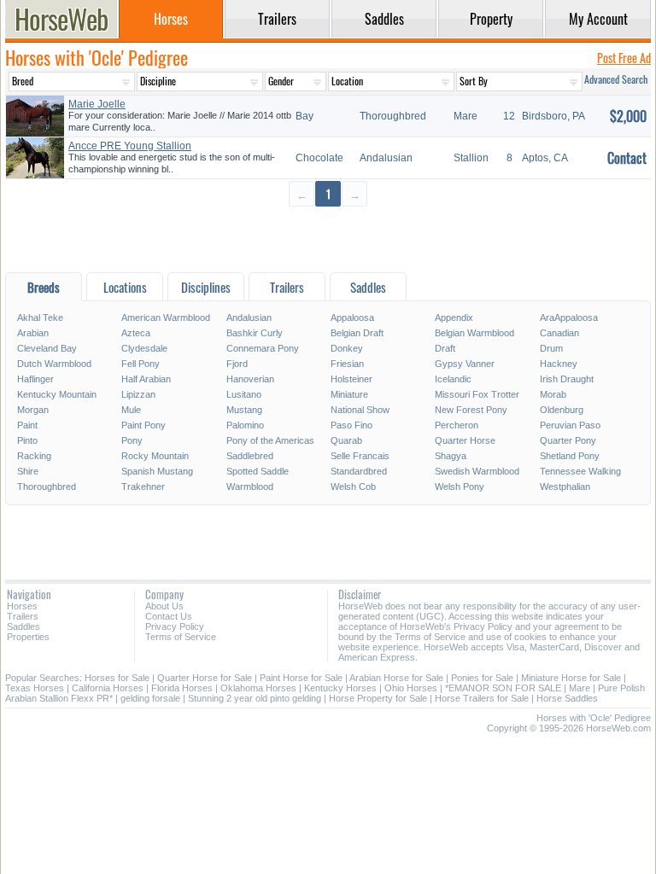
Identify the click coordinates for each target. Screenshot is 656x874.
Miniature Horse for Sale (571, 678)
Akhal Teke (40, 317)
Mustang (244, 410)
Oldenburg (561, 410)
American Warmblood (165, 317)
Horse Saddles (567, 698)
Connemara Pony (262, 348)
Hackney (558, 363)
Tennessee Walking (580, 471)
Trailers (22, 616)
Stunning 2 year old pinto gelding (254, 698)
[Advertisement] (328, 238)
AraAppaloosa (569, 317)
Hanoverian (250, 379)
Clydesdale (144, 348)
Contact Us (168, 616)
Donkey (347, 348)
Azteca (135, 333)
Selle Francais (360, 456)
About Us (164, 606)
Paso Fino (351, 425)
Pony (132, 440)
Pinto (27, 440)
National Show (360, 410)
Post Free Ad (624, 58)
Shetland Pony (570, 456)
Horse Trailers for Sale (482, 698)
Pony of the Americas (270, 440)
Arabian (33, 333)
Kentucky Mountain (57, 394)
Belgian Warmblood (474, 333)
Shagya (450, 456)
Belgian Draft (357, 333)
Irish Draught (567, 379)
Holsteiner (351, 379)
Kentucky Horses (340, 688)
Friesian (347, 363)
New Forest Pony (471, 410)
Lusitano (243, 394)
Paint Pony (143, 425)
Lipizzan (138, 394)
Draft (445, 348)
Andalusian (249, 317)
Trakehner (143, 486)
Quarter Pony (568, 440)
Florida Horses (182, 688)
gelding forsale (150, 698)
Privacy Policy (174, 626)
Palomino (245, 425)
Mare (579, 688)
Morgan (33, 410)
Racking (34, 456)
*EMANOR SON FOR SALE (503, 688)
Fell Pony (140, 363)
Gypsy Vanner (465, 363)
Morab (553, 394)
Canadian (559, 333)
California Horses (108, 688)
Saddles (23, 626)
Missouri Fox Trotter (477, 394)
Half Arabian (146, 379)
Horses (22, 606)
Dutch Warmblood (54, 363)
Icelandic (453, 379)
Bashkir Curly (254, 333)
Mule (131, 410)
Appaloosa (352, 317)
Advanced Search (615, 79)
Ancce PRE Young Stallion (129, 146)
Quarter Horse (465, 440)
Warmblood (249, 486)
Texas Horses (34, 688)
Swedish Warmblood (477, 471)
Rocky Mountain (155, 456)
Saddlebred (249, 456)
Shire (27, 471)
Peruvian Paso (570, 425)
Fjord (237, 363)
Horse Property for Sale (378, 698)
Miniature (349, 394)
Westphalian (565, 486)
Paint (27, 425)
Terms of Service (180, 637)
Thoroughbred (46, 486)
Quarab (346, 440)
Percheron (456, 425)
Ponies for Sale (482, 678)
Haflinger (35, 379)
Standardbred (359, 471)
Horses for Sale (117, 678)
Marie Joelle (97, 104)
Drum (551, 348)
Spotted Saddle (257, 471)
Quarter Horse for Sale (204, 678)
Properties (28, 637)
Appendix (454, 317)
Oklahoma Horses (258, 688)
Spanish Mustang (157, 471)
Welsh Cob (353, 486)
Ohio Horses (410, 688)
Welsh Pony (459, 486)
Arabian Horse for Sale (396, 678)
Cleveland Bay (47, 348)
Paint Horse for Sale (301, 678)
